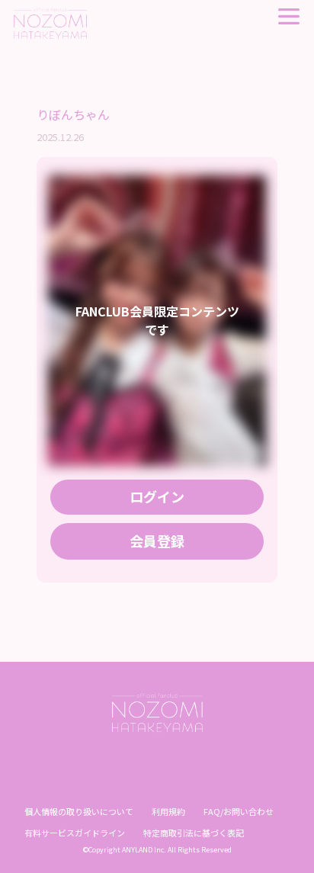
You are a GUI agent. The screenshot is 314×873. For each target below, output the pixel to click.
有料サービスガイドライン (74, 832)
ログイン (157, 496)
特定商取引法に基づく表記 (193, 832)
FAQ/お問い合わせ (238, 811)
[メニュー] (289, 16)
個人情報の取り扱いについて (78, 811)
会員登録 (157, 540)
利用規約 (168, 811)
